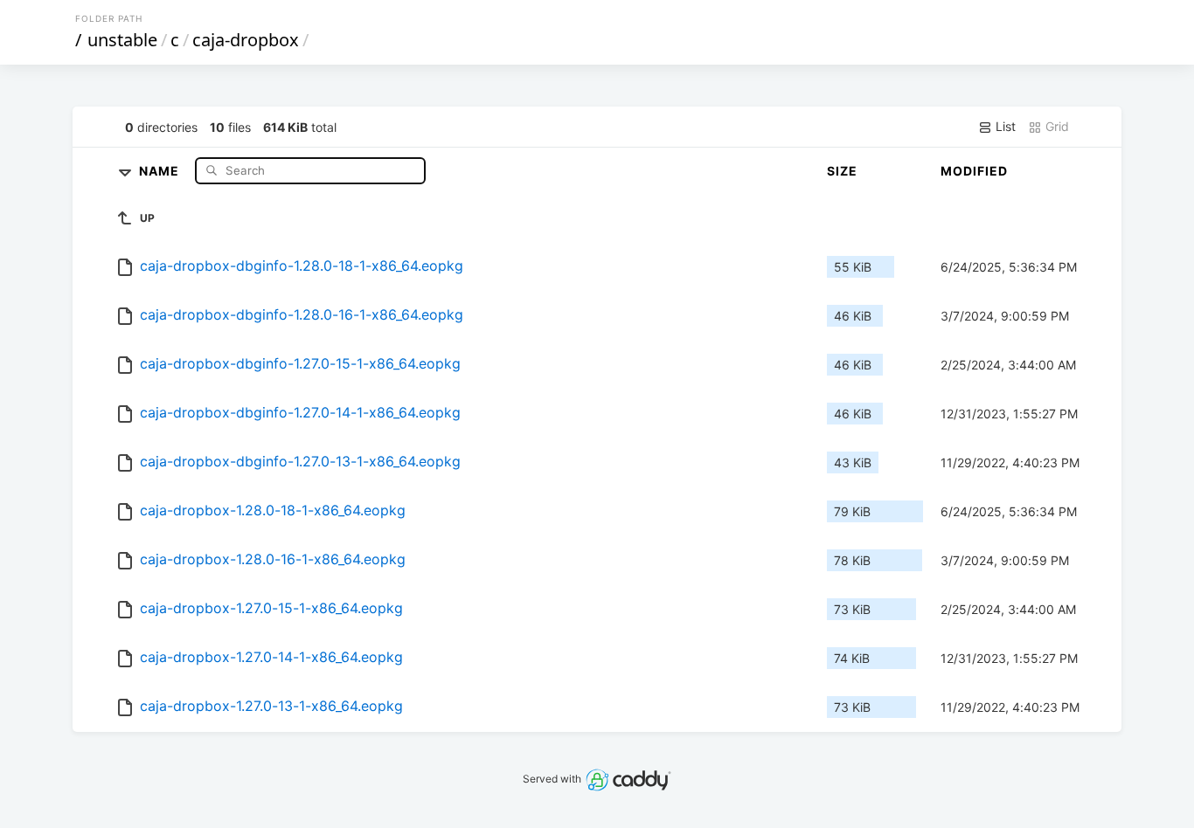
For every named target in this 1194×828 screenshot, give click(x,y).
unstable (122, 40)
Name (161, 169)
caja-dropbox (245, 40)
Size (842, 170)
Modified (974, 170)
